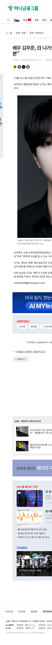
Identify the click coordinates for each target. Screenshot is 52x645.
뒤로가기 (21, 359)
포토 (37, 20)
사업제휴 (33, 611)
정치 (44, 20)
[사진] (30, 498)
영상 (25, 20)
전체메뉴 (8, 20)
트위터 (23, 67)
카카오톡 (15, 67)
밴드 (28, 67)
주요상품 (21, 611)
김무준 (22, 326)
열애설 (34, 326)
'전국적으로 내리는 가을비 (29, 570)
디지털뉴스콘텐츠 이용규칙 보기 (31, 351)
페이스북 (19, 67)
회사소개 (9, 611)
